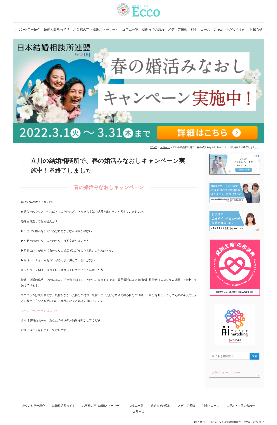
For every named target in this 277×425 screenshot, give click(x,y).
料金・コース (200, 29)
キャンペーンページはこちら (39, 310)
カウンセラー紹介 (27, 29)
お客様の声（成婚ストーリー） (96, 29)
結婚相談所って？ (57, 29)
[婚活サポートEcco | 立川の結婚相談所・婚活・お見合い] (138, 9)
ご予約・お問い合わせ (230, 29)
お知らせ (256, 29)
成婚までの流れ (153, 29)
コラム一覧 (130, 29)
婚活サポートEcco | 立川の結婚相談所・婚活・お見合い (229, 422)
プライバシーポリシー (226, 372)
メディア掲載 (177, 29)
